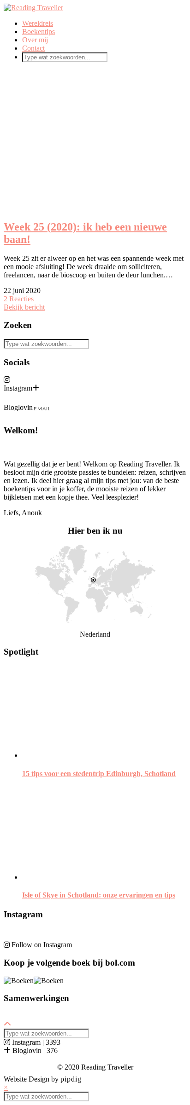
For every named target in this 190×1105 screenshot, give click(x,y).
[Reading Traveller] (33, 8)
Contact (33, 48)
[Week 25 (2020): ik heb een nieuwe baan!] (95, 140)
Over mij (35, 40)
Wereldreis (37, 23)
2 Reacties (19, 299)
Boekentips (38, 31)
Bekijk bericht (24, 307)
